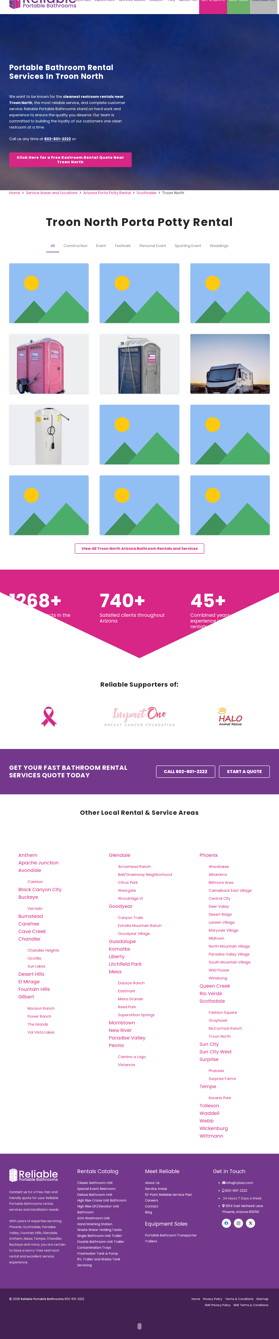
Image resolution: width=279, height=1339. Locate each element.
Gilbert (26, 996)
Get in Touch (229, 1171)
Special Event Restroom (96, 1188)
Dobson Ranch (131, 983)
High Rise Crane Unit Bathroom (101, 1200)
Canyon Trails (130, 917)
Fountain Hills (34, 989)
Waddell (209, 1113)
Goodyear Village (134, 933)
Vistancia (126, 1064)
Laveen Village (221, 922)
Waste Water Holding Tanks (99, 1229)
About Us (152, 1182)
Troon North (220, 1036)
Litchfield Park (125, 964)
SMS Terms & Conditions (250, 1305)
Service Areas (156, 1188)
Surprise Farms (222, 1078)
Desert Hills (31, 974)
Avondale (29, 870)
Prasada (216, 1070)
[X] (250, 1223)
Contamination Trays (94, 1247)
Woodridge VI (130, 898)
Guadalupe (122, 941)
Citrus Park (128, 882)
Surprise (209, 1059)
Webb (207, 1120)
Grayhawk (218, 1020)
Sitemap (262, 1299)
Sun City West (216, 1051)
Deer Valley (219, 906)
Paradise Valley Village (229, 954)
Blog (148, 1212)
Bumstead (30, 916)
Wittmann (211, 1135)
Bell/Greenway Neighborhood (145, 874)
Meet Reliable (162, 1171)
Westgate (127, 890)
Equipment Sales (166, 1223)
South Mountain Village (229, 962)
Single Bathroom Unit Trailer (99, 1235)
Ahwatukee (219, 866)
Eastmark (126, 991)
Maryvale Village (223, 930)
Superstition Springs (136, 1014)
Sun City (209, 1044)
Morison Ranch (41, 1008)
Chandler (29, 939)
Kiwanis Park (220, 1097)
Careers (151, 1200)
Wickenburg (214, 1128)
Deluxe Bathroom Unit (94, 1194)
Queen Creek (215, 985)
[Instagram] (238, 1223)
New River (120, 1030)
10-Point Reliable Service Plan (168, 1194)
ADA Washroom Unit (93, 1218)
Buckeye (28, 897)
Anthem (27, 855)
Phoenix (209, 855)
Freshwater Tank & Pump (97, 1253)
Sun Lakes (36, 966)
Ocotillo (34, 958)
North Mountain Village (229, 946)
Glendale (119, 855)
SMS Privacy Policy (218, 1305)
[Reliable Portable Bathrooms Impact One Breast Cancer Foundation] (139, 716)
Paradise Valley (127, 1037)
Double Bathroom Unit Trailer (100, 1241)
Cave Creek (32, 931)
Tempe (208, 1086)
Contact (151, 1206)
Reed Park (127, 1006)
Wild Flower (219, 970)
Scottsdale (212, 1001)
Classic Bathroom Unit (95, 1182)
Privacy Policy (212, 1299)
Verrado (35, 908)
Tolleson (209, 1105)
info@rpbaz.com (239, 1182)
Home (196, 1299)
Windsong (218, 978)
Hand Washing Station (94, 1224)
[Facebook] (226, 1223)
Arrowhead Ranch (134, 866)
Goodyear (121, 906)
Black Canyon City (39, 889)
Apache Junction (38, 862)
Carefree (28, 923)
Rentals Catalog (97, 1171)
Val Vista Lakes (41, 1032)
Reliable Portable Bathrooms (42, 1299)
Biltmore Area (221, 882)
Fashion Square (223, 1012)
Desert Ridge (220, 914)
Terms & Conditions (239, 1299)
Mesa (115, 971)
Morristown (122, 1022)
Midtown (216, 938)
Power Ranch (39, 1016)
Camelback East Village (230, 890)
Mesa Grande (130, 998)
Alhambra (218, 874)
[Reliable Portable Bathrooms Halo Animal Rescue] (230, 716)
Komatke (119, 949)
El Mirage (29, 981)
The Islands (38, 1024)
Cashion (35, 881)
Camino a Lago (132, 1056)
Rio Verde (211, 993)
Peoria (116, 1045)
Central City (219, 898)
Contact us (18, 1192)
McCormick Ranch (225, 1028)
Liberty (117, 956)
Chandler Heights (43, 950)
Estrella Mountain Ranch (140, 925)
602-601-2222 (57, 138)
